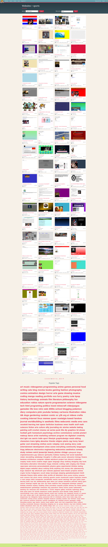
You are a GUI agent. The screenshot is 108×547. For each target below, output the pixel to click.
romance (27, 477)
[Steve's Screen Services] (62, 135)
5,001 (85, 113)
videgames (37, 537)
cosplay (23, 461)
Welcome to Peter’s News (27, 255)
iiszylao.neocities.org (26, 227)
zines (47, 446)
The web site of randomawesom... (28, 370)
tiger (75, 258)
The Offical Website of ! (43, 313)
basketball (73, 215)
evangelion (51, 534)
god (40, 507)
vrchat (21, 534)
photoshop (66, 539)
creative (39, 461)
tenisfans (40, 84)
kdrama (76, 516)
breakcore (53, 498)
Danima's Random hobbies (76, 169)
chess (47, 485)
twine (54, 509)
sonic (49, 444)
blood (57, 532)
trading (54, 513)
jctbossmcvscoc (25, 113)
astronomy (33, 466)
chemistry (47, 507)
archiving (51, 539)
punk (58, 430)
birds (51, 468)
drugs (35, 525)
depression (41, 523)
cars (85, 421)
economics (22, 517)
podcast (29, 502)
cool (28, 444)
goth (30, 432)
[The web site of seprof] (62, 106)
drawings (29, 483)
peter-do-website (25, 257)
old (59, 509)
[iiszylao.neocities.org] (29, 221)
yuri (56, 481)
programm (69, 535)
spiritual (38, 536)
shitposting (76, 522)
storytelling (30, 457)
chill (37, 518)
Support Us (23, 1)
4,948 (68, 142)
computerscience (58, 128)
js (32, 518)
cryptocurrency (61, 532)
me (66, 435)
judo (40, 243)
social (72, 455)
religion (59, 441)
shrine (64, 497)
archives (74, 526)
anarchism (22, 507)
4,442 (52, 329)
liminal (37, 525)
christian (82, 520)
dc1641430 (41, 98)
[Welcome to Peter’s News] (29, 250)
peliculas (74, 481)
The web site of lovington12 (44, 284)
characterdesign (25, 493)
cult (69, 536)
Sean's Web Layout (42, 370)
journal (23, 421)
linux (39, 418)
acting (53, 507)
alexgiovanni (41, 156)
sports (28, 42)
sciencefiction (35, 522)
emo (80, 421)
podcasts (51, 517)
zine (38, 489)
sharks (81, 505)
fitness (51, 344)
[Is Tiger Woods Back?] (78, 250)
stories (66, 427)
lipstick (47, 143)
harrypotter (51, 523)
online (36, 493)
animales (42, 513)
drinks (34, 539)
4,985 (68, 127)
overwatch (70, 534)
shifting (83, 536)
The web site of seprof (59, 111)
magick (42, 536)
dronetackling (74, 186)
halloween (67, 518)
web (46, 408)
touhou (66, 487)
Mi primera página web (26, 126)
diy (66, 430)
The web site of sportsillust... (60, 327)
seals (21, 527)
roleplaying (70, 493)
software (52, 435)
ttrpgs (49, 464)
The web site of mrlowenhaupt (60, 255)
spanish (83, 493)
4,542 (36, 314)
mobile (84, 525)
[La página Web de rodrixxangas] (46, 106)
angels (62, 517)
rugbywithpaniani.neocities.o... (76, 313)
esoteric (78, 526)
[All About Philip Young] (29, 293)
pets (59, 457)
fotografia (46, 498)
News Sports (57, 270)
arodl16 (24, 84)
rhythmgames (62, 531)
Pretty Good (73, 25)
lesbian (84, 504)
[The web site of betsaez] (29, 63)
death (56, 502)
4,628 (68, 257)
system (71, 477)
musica (76, 393)
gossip (38, 535)
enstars (52, 521)
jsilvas (56, 242)
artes (37, 512)
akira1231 (40, 142)
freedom (74, 517)
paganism (31, 534)
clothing (68, 461)
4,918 (68, 156)
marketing (43, 435)
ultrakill (30, 530)
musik (64, 536)
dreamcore (43, 491)
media (74, 421)
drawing (68, 393)
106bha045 (57, 156)
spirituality (48, 455)
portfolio (48, 396)
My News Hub (25, 356)
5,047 (36, 113)
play (49, 527)
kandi (44, 515)
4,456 (85, 314)
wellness (76, 521)
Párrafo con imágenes (59, 68)
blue (63, 502)
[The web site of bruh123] (46, 293)
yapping (32, 521)
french (24, 527)
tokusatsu (48, 539)
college (21, 510)
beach (65, 534)
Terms (80, 545)
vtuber (22, 457)
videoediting (37, 513)
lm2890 (40, 257)
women (49, 128)
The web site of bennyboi (59, 342)
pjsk (33, 495)
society (26, 526)
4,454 (36, 329)
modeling (26, 517)
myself (52, 493)
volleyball (25, 286)
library (59, 521)
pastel (25, 510)
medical (21, 516)
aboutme (44, 441)
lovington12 (41, 285)
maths (57, 505)
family (79, 485)
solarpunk (70, 531)
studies (31, 537)
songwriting (26, 532)
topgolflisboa (25, 242)
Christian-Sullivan (25, 169)
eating (35, 520)
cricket (25, 520)
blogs (79, 452)
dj (51, 510)
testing (80, 466)
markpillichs (73, 343)
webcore (41, 455)
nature (27, 157)
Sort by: (23, 11)
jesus (86, 507)
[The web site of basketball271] (46, 178)
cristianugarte (25, 329)
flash (29, 513)
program (60, 435)
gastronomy (58, 99)
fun (76, 399)
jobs (67, 537)
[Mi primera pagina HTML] (29, 149)
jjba (49, 525)
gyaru (84, 481)
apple (83, 530)
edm (34, 517)
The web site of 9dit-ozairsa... (44, 270)
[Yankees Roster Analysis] (78, 264)
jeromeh (57, 127)
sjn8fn (24, 98)
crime (53, 532)
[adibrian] (62, 293)
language (56, 461)
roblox (34, 402)
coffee (54, 457)
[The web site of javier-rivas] (62, 77)
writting (35, 518)
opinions (77, 537)
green (59, 515)
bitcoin (64, 515)
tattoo (80, 523)
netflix (73, 56)
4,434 (68, 329)
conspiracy (61, 520)
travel (73, 42)
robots (61, 487)
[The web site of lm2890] (46, 250)
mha (49, 534)
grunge (61, 504)
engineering (45, 286)
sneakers (43, 143)
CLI (69, 545)
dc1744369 (25, 170)
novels (50, 491)
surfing (60, 42)
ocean (32, 493)
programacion (59, 402)
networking (26, 523)
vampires (81, 475)
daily (37, 530)
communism (23, 498)
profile (50, 475)
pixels (71, 487)
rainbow (35, 536)
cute (72, 396)
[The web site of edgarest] (78, 279)
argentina (74, 537)
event (58, 513)
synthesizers (66, 532)
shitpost (21, 530)
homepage (60, 518)
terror (74, 520)
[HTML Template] (29, 49)
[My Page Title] (62, 351)
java (62, 516)
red (62, 536)
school (58, 408)
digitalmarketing (63, 521)
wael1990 (57, 271)
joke (78, 535)
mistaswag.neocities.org (26, 183)
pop (57, 509)
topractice (40, 343)
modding (41, 485)
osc (27, 489)
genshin (52, 477)
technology (25, 358)
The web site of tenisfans (43, 83)
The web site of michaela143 (76, 111)
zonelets (64, 498)
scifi (30, 430)
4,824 (36, 185)
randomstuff (24, 534)
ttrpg (22, 449)
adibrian (56, 299)
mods (71, 523)
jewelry (38, 502)
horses (29, 510)
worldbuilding (35, 421)
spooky (66, 535)
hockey (71, 517)
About (62, 545)
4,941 (85, 142)
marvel (60, 479)
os (28, 530)
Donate (66, 545)
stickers (77, 505)
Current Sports (41, 169)
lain (35, 481)
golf (76, 258)
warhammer (59, 536)
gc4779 (40, 242)
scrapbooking (72, 521)
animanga (37, 517)
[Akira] (46, 135)
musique (42, 532)
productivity (33, 537)
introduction (44, 489)
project (61, 459)
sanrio (35, 438)
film (60, 301)
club (72, 537)
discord (71, 459)
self (81, 537)
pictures (66, 500)
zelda (56, 534)
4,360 (52, 372)
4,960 (36, 142)
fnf (33, 491)
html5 (82, 473)
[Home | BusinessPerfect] (29, 236)
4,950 (52, 142)
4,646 (85, 242)
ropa (45, 516)
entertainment (74, 330)
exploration (41, 535)
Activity (15, 1)
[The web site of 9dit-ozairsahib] (46, 264)
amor (56, 493)
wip (33, 471)
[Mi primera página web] (29, 120)
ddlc (79, 537)
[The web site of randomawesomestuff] (29, 365)
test (37, 424)
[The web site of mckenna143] (29, 135)
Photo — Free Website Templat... (61, 25)
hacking (63, 455)
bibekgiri (73, 242)
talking (57, 525)
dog (49, 487)
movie (33, 461)
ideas (73, 516)
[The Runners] (46, 120)
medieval (28, 520)
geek (26, 530)
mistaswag (24, 185)
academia (72, 518)
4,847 (52, 170)
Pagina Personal (58, 313)
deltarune (29, 449)
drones (78, 186)
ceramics (36, 523)
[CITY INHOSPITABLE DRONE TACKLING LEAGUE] (78, 178)
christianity (58, 497)
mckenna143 (25, 142)
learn (78, 518)
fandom (78, 418)
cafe (83, 507)
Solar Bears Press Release (76, 140)
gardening (35, 415)
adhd (21, 532)
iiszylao (24, 228)
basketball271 (41, 185)
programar (70, 513)
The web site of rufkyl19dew (27, 313)
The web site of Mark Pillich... (76, 342)
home (68, 497)
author (41, 517)
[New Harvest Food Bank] (29, 34)
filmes (75, 502)
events (40, 477)
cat (48, 430)
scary (77, 520)
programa (48, 521)
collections (54, 535)
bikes (33, 530)
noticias (47, 531)
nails (32, 522)
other (45, 475)
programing (36, 405)
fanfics (61, 526)
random (44, 415)
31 (61, 379)
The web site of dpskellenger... (44, 68)
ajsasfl (73, 142)
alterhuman (60, 523)
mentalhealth (48, 479)
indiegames (34, 497)
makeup (23, 435)
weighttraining (74, 344)
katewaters (57, 357)
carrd (61, 491)
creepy (83, 510)
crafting (62, 464)
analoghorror (84, 523)
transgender (39, 479)
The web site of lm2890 (43, 255)
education (57, 258)
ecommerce (32, 507)
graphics (72, 430)
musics (71, 530)
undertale (77, 459)
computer (40, 459)
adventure (73, 243)
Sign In (103, 1)
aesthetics (70, 449)
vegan (82, 534)
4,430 (36, 343)
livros (43, 507)
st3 (72, 26)
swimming (77, 515)
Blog (71, 545)
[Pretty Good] (78, 20)
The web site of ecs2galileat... (60, 183)
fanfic (28, 481)
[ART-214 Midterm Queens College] (46, 236)
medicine (55, 483)
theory (30, 527)
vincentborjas (58, 314)
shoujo (51, 530)
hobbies (56, 455)
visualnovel (58, 517)
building (40, 525)
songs (78, 498)
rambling (21, 535)
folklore (64, 526)
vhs (77, 517)
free (60, 483)
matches (57, 272)
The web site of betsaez (26, 68)
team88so (24, 343)
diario (79, 536)
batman (65, 527)
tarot (23, 479)
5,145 (85, 55)
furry (59, 396)
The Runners (41, 126)
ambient (55, 521)
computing (65, 509)
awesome (61, 505)
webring (70, 537)
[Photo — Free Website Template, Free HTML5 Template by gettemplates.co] (62, 20)
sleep (48, 473)
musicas (36, 526)
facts (63, 534)
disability (35, 534)
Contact (84, 545)
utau (69, 498)
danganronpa (24, 497)
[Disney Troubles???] (62, 365)
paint (60, 539)
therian (82, 513)
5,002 (68, 113)
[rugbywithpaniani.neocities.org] (78, 308)
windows (29, 485)
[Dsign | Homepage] (46, 20)
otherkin (40, 518)
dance (30, 435)
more (24, 373)
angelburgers (41, 329)
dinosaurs (37, 504)
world (32, 517)
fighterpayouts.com (58, 227)
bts (55, 504)
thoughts (46, 457)
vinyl (45, 531)
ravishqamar (25, 357)
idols (84, 532)
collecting (46, 477)
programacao (70, 520)
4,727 (68, 199)
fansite (72, 495)
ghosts (75, 525)
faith (80, 536)
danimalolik (73, 170)
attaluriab (57, 372)
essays (28, 479)
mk (24, 301)
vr (20, 479)
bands (68, 517)
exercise (57, 143)
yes (85, 515)
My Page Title (57, 356)
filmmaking (23, 502)
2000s (52, 408)
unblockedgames (75, 532)
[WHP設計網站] (62, 149)
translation (67, 512)
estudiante (43, 522)
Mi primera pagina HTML (27, 155)
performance (73, 527)
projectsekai (62, 539)
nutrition (63, 128)
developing (45, 537)
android (63, 507)
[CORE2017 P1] (62, 236)
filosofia (30, 532)
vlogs (81, 526)
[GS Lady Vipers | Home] (78, 207)
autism (40, 475)
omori (34, 506)
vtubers (77, 509)
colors (80, 517)
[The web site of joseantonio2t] (46, 351)
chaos (68, 530)
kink (28, 536)
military (48, 532)
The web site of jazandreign (76, 198)
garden (44, 523)
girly (69, 509)
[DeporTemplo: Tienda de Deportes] (29, 207)
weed (85, 513)
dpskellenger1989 (42, 70)
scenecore (26, 500)
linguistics (78, 477)
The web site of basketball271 (44, 183)
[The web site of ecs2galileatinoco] (62, 178)
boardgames (51, 500)
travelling (23, 504)
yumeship (73, 510)
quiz (45, 530)
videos (73, 415)
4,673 (52, 228)
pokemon (77, 408)
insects (46, 513)
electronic (72, 505)
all (54, 475)
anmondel (40, 199)
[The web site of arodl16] (29, 77)
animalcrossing (45, 535)
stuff (77, 424)
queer (54, 418)
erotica (33, 526)
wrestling (58, 498)
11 (55, 379)
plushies (40, 498)
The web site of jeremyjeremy (76, 97)
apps (48, 481)
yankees (73, 271)
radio (67, 464)
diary (22, 411)
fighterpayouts (58, 228)
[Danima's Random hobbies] (78, 164)
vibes (64, 530)
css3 (40, 536)
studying (41, 493)
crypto (22, 473)
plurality (49, 510)
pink (40, 411)
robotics (43, 502)
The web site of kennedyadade (60, 284)
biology (78, 457)
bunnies (80, 495)
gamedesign (36, 487)
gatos (58, 466)
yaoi (44, 471)
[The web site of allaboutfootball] (29, 264)
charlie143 (24, 26)
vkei (21, 495)
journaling (54, 427)
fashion (77, 200)
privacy (35, 498)
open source (28, 545)
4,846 (68, 170)
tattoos (70, 515)
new (71, 532)
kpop (77, 396)
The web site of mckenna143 (27, 140)
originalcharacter (41, 531)
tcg (51, 537)
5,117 (85, 84)
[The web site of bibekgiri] (78, 236)
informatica (24, 464)
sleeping (62, 473)
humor (44, 71)
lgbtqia (41, 515)
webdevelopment (25, 487)
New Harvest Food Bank (26, 40)
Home (72, 227)
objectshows (43, 495)
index (40, 227)
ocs (55, 396)
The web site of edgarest (75, 284)
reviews (29, 452)
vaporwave (24, 466)
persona (25, 513)
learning (64, 200)
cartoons (63, 411)
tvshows (50, 471)
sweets (25, 531)
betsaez (24, 70)
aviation (47, 522)
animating (33, 532)
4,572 (36, 300)
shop (62, 461)
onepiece (50, 526)
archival (37, 539)
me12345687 (74, 55)
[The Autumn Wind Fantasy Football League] (78, 63)
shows (82, 430)
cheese (26, 536)
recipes (29, 495)
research (28, 471)
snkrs (72, 357)
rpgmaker (84, 526)
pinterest (32, 500)
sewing (68, 444)
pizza (25, 491)
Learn (19, 1)
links (21, 491)
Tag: (58, 11)
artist (36, 435)
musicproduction (45, 526)
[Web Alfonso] (46, 34)
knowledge (57, 520)
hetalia (68, 523)
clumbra (57, 142)
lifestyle (52, 438)
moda (29, 461)
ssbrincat (40, 372)
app (39, 483)
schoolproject (76, 523)
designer (28, 537)
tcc (29, 517)
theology (58, 522)
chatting (25, 516)
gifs (37, 495)
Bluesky (36, 545)
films (43, 200)
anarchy (67, 526)
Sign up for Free (98, 1)
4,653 (52, 242)
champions (60, 272)
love (36, 408)
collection (40, 510)
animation (33, 393)
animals (32, 157)
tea (60, 507)
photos (57, 452)
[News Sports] (62, 264)
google (28, 534)
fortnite (37, 491)
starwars (48, 509)
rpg (70, 441)
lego (61, 513)
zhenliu (24, 41)
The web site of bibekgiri (75, 241)
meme (49, 483)
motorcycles (24, 537)
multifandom (63, 535)
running (80, 42)
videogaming (28, 521)
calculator (80, 531)
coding (23, 396)
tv (43, 421)
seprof (56, 113)
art (40, 71)
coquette (60, 485)
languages (34, 330)
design (42, 393)
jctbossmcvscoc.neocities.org (27, 111)
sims (86, 531)
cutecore (24, 427)
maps (79, 516)
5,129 (85, 70)
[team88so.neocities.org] (29, 336)
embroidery (76, 534)
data (56, 495)
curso (82, 522)
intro (42, 483)
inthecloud (57, 199)
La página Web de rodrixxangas (44, 111)
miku (79, 513)
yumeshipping (34, 531)
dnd (22, 438)
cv (72, 523)
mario (27, 509)
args (58, 507)
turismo (85, 521)
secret (42, 539)
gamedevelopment (72, 473)
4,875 (85, 156)
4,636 (52, 257)
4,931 (36, 156)
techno (73, 515)
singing (73, 464)
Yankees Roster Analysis (75, 270)
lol (54, 497)
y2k (60, 415)
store (24, 509)
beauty (51, 452)
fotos (58, 534)
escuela (41, 512)
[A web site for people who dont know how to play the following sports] (29, 279)
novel (78, 507)
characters (25, 441)
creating (21, 525)
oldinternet (22, 531)
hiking (80, 481)
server (68, 527)
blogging (67, 408)
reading (68, 143)
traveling (60, 493)
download (57, 539)
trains (81, 509)
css (29, 438)
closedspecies (45, 525)
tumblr (21, 513)
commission (58, 531)
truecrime (65, 516)
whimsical (38, 534)
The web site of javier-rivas (60, 83)
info (62, 468)
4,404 (85, 343)
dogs (26, 415)
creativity (81, 435)
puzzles (65, 485)
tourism (41, 520)
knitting (75, 475)
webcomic (65, 421)
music (26, 42)
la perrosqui (73, 155)
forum (48, 515)
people (34, 516)
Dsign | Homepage (42, 25)
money (67, 468)
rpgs (34, 502)
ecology (30, 512)
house (67, 534)
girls (30, 509)
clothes (41, 143)
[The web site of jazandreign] (78, 192)
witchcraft (38, 471)
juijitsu (43, 243)
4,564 (68, 300)
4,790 (36, 199)
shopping (74, 461)
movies (29, 56)
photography (75, 389)
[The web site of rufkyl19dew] (29, 308)
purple (65, 517)
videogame (81, 402)
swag (75, 497)
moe (62, 530)
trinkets (50, 513)
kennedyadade (58, 285)
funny (75, 441)
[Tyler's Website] (78, 49)
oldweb (47, 459)
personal (76, 386)
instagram (53, 531)
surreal (64, 522)
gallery (63, 489)
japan (50, 461)
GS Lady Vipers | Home (75, 212)
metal (71, 438)
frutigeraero (35, 473)
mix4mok (73, 329)
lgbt (26, 438)
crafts (80, 415)
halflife (21, 539)
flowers (84, 457)
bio (75, 485)
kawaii (70, 418)
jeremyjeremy (74, 98)
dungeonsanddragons (47, 536)
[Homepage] (62, 34)
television (57, 42)
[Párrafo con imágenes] (62, 63)
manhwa (45, 506)
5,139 (52, 70)
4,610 (52, 271)
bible (80, 518)
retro (40, 408)
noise (79, 497)
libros (65, 475)
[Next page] (63, 379)
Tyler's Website (74, 54)
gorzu (40, 26)
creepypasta (65, 483)
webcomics (60, 449)
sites (73, 522)
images (35, 510)
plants (29, 157)
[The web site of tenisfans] (46, 77)
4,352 (68, 372)
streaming (34, 444)
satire (36, 532)
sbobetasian (41, 228)
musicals (69, 489)
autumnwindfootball (75, 70)
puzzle (58, 477)
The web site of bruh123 (43, 299)
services (50, 512)
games (62, 200)
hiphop (40, 497)
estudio (58, 527)
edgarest (73, 285)
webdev (67, 507)
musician (65, 537)
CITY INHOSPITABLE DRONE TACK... (78, 183)
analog (82, 516)
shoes (64, 518)
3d (77, 430)
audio (48, 495)
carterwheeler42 (74, 127)
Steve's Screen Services (59, 140)
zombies (21, 537)
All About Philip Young (26, 299)
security (76, 493)
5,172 (52, 55)
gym (74, 479)
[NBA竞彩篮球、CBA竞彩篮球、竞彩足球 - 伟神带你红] (78, 293)
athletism (41, 128)
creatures (72, 535)
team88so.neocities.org (26, 342)
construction (79, 510)
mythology (75, 489)
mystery (35, 485)
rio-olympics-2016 (42, 55)
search (32, 520)
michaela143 (74, 113)
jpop (51, 507)
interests (23, 475)
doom (71, 512)
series (52, 430)
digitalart (72, 435)
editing (78, 438)
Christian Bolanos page (43, 97)
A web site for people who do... (28, 284)
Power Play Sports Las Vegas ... (44, 212)
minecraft (61, 405)
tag (75, 315)
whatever (44, 510)
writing (23, 389)
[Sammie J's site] (62, 207)
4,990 (52, 127)
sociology (48, 516)
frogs (40, 522)
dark (68, 495)
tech (22, 405)
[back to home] (2, 1)
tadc (53, 536)
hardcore (47, 518)
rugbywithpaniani (74, 314)
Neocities (23, 545)
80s (81, 507)
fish (31, 477)
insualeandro (74, 84)
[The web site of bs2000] (29, 192)
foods (72, 497)
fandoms (23, 459)
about (40, 468)
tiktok (28, 516)
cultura (55, 516)
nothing (46, 468)
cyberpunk (72, 452)
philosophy (68, 399)
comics (24, 393)
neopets (56, 536)
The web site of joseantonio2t (44, 356)
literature (57, 399)
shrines (40, 526)
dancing (62, 143)
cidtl (72, 185)
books (41, 200)
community (71, 446)
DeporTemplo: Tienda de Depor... (28, 212)
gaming (76, 85)
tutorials (70, 526)
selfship (27, 527)
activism (83, 186)
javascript (78, 344)
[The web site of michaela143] (78, 106)
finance (30, 475)
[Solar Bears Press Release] (78, 135)
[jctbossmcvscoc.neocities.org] (29, 106)
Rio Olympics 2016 (58, 54)
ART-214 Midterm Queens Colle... (45, 241)
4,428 (52, 343)
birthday (23, 485)
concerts (71, 525)
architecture (31, 459)
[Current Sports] (46, 164)
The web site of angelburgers (44, 327)
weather (51, 515)
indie (40, 438)
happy (59, 537)
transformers (67, 505)
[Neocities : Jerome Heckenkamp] (62, 120)
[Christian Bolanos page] (46, 92)
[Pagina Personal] (62, 308)
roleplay (56, 444)
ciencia (51, 536)
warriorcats (64, 513)
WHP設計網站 (57, 155)
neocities (48, 530)
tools (74, 504)
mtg (76, 527)
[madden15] (78, 365)
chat (77, 464)
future (80, 532)
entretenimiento (73, 536)
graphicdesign (62, 438)
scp (55, 532)
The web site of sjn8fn (26, 97)
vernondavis (44, 301)
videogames (42, 42)
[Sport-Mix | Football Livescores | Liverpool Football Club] (78, 322)
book (84, 461)
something (21, 536)
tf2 (56, 500)
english (35, 483)
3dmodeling (43, 504)
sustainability (51, 522)
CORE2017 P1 (57, 241)
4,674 (36, 228)
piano (30, 491)
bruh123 (40, 300)
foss (21, 526)
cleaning (44, 518)
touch (77, 315)
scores (25, 344)
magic (45, 461)
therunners (41, 127)
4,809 (85, 185)
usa (63, 171)
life (58, 301)
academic (29, 526)
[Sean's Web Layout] (46, 365)
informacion (79, 530)
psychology (48, 432)
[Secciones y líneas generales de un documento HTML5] (46, 192)
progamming (69, 502)
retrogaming (23, 512)
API (74, 545)
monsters (59, 516)
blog (35, 389)
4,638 (36, 257)
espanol (49, 535)
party (82, 532)
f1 (56, 507)
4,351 (85, 372)
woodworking (24, 539)
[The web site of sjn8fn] (29, 92)
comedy (41, 301)
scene (53, 446)
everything (60, 446)
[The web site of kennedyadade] (62, 279)
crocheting (64, 523)
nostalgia (62, 418)
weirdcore (54, 459)
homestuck (37, 432)
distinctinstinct (74, 41)
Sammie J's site (58, 212)
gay (35, 455)
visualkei (35, 535)
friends (52, 441)
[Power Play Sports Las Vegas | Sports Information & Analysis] (46, 207)
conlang (61, 527)
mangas (44, 517)
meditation (66, 531)
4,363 (36, 372)
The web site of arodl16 (26, 83)
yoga (64, 510)
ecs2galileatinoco (58, 185)
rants (62, 522)
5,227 (36, 41)
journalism (52, 485)
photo (35, 477)
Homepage (57, 40)
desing (73, 534)
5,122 (36, 84)
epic (61, 515)
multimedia (75, 512)
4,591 (85, 271)
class (51, 532)
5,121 (52, 84)
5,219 (52, 41)
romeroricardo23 (74, 156)
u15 (73, 315)
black (54, 534)
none (60, 502)
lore (65, 459)
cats (56, 114)
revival (39, 532)
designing (50, 504)
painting (23, 430)
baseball (82, 272)
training (83, 531)
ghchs (82, 489)
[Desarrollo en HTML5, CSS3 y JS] (62, 92)
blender (66, 491)
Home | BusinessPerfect (26, 241)
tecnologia (54, 473)
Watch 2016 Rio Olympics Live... (45, 54)
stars (61, 495)
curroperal (24, 156)
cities (83, 537)
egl (86, 518)
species (40, 530)
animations (67, 481)
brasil (47, 502)
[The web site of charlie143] (29, 20)
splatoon (80, 483)
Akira (39, 140)
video (83, 411)
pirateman (24, 55)
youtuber (74, 531)
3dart (23, 526)
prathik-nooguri (74, 228)
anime (61, 386)
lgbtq (37, 441)
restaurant (22, 518)
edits (27, 539)
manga (31, 396)
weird (35, 452)
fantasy (55, 411)
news (65, 85)
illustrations (53, 527)
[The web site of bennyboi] (62, 336)
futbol (33, 479)
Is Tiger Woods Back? (75, 255)
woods (79, 258)
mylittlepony (40, 527)
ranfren (54, 539)
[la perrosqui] (78, 149)
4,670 (68, 228)
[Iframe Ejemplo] (46, 336)
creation (21, 521)
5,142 (36, 70)
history (23, 399)
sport (45, 438)
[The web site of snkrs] (78, 351)
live (55, 527)
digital (22, 468)
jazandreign (73, 199)
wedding (45, 520)
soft (55, 526)
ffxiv (21, 500)
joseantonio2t (41, 357)
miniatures (61, 537)
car (57, 504)
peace (85, 537)
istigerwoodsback (74, 257)
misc (75, 507)
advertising (24, 535)
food (67, 42)
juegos (28, 468)
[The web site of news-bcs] (62, 164)
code (79, 444)
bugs (22, 471)
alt (59, 495)
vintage (64, 452)
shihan (57, 70)
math (81, 424)
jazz (51, 509)
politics (66, 99)
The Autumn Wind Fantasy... (76, 68)
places (73, 373)
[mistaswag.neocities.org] (29, 178)
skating (54, 510)
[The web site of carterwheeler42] (78, 120)
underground (59, 530)
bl (35, 495)
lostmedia (54, 530)
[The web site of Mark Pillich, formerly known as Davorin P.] (78, 336)
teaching (23, 489)
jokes (29, 539)
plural (57, 518)
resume (55, 479)
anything (57, 468)
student (22, 506)
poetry (66, 396)
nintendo (55, 464)
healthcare (30, 518)
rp (80, 491)
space (42, 424)
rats (79, 521)
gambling (43, 215)
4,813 (52, 185)
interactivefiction (58, 535)
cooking (76, 229)
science (63, 99)
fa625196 (73, 300)
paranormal (46, 497)
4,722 (85, 199)
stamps (60, 481)
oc (57, 415)
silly (47, 427)
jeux (24, 536)
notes (58, 526)
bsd (54, 517)
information (42, 464)
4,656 (36, 242)
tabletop (42, 516)
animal (43, 530)
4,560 (85, 300)
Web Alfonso (41, 40)
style (24, 495)
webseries (44, 521)
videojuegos (73, 405)
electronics (39, 449)
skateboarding (41, 481)
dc (76, 513)
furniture (63, 525)
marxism (42, 534)
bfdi (51, 497)
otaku (29, 522)
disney (50, 531)
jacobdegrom (25, 300)
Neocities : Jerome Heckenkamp (61, 126)
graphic (52, 502)
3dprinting (27, 515)
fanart (81, 441)
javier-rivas (57, 84)
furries (28, 473)
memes (46, 418)
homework (22, 523)
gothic (79, 479)
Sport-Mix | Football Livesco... (76, 327)
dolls (35, 475)
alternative (33, 464)
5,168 (68, 55)
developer (73, 483)
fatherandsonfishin (42, 314)
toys (31, 481)
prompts (32, 539)
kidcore (65, 520)
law (29, 497)
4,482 (68, 314)
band (63, 471)
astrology (66, 479)
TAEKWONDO (41, 155)
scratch (71, 507)
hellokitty (79, 504)
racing (38, 520)
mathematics (51, 286)
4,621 (85, 257)
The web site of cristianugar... (27, 327)
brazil (79, 520)
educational (28, 506)
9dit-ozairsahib (41, 271)
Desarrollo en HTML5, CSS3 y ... (61, 97)
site (71, 468)
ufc (44, 243)
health (41, 99)
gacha (30, 523)
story (74, 444)
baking (45, 200)
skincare (37, 515)
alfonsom (40, 41)
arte (55, 393)
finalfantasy (66, 536)
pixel (76, 495)
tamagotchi (75, 535)
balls (65, 272)
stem (44, 534)
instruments (32, 535)
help (27, 512)
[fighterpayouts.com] (62, 221)
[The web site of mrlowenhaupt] (62, 250)
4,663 (85, 228)
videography (59, 510)
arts (36, 427)
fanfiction (50, 424)
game (60, 393)
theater (37, 507)
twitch (82, 498)
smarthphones (30, 85)
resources (32, 489)
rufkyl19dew (25, 314)
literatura (66, 504)
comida (76, 432)
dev (41, 506)
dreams (84, 477)
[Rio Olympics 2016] (62, 49)
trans (32, 441)
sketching (69, 516)
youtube (47, 411)
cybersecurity (79, 468)
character (36, 527)
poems (70, 475)
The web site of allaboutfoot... (27, 270)
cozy (38, 506)
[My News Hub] (29, 351)
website (72, 427)
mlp (80, 461)
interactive (57, 330)
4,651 (68, 242)
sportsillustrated (58, 329)
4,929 (52, 156)
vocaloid (24, 424)
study (22, 452)
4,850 (36, 170)
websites (34, 468)
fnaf (67, 455)
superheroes (45, 527)
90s (62, 430)
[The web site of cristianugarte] (29, 322)
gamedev (24, 408)
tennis (68, 521)
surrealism (55, 515)
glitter (35, 530)
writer (78, 525)
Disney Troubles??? (58, 370)
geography (73, 500)
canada (59, 171)
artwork (48, 517)
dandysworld (80, 527)
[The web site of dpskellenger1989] (46, 63)
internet (33, 418)
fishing (41, 315)
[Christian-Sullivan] (29, 164)
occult (43, 473)
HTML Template (25, 54)
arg (64, 415)
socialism (81, 515)
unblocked (68, 510)
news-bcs (57, 170)
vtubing (61, 534)
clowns (33, 509)
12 (56, 379)
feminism (73, 498)
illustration (74, 411)
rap (46, 483)
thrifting (53, 518)
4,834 (85, 170)
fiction (31, 427)
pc (83, 509)
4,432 (85, 329)
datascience (45, 539)
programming (62, 85)
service (48, 520)
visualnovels (65, 477)
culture (43, 99)
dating (51, 535)
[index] (46, 221)
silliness (76, 536)
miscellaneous (54, 537)
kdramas (55, 523)
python (84, 485)
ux (70, 527)
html (27, 405)
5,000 (36, 127)
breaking (66, 171)
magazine (70, 522)
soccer (25, 143)
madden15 (73, 370)
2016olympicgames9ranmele (60, 55)
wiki (71, 479)
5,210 (36, 55)
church (77, 531)
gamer (32, 513)
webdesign (39, 457)
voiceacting (68, 525)
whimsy (71, 485)
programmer (61, 512)
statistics (76, 272)
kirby (75, 518)
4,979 (85, 127)
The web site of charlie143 (27, 25)
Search (11, 1)
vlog (71, 504)
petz (80, 522)
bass (27, 535)
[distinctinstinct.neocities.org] (78, 34)
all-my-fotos (57, 26)
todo (23, 532)
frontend (86, 536)
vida (51, 518)
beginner (41, 537)
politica (39, 539)
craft (65, 495)
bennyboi (57, 343)
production (39, 500)
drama (31, 516)
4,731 (52, 199)
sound (52, 516)
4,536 (52, 314)
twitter (84, 534)
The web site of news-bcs (59, 169)
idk (21, 415)
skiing (63, 42)
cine (65, 493)
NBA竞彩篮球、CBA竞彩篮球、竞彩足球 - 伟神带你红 (78, 299)
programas (84, 517)
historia (27, 507)
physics (53, 466)
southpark (22, 515)
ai (68, 415)
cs (37, 531)
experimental (66, 466)
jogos (83, 479)
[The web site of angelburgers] (46, 322)
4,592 (68, 271)
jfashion (76, 491)
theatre (67, 471)
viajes (69, 532)
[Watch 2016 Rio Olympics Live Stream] (46, 49)
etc (60, 427)
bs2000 (24, 199)
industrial (45, 532)
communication (74, 530)
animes (80, 471)
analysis (21, 520)
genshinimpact (26, 525)
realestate (73, 509)
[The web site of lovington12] (46, 279)
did (67, 522)
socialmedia (29, 504)
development (38, 446)
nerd (74, 513)
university (31, 525)
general (21, 522)
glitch (60, 525)
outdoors (41, 286)
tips (43, 537)
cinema (43, 430)
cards (53, 526)
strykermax (57, 41)
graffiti (55, 522)
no (80, 493)
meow (52, 495)
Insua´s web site (74, 83)
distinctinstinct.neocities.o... (76, 40)
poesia (33, 523)
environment (38, 509)
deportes (46, 493)
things (50, 506)
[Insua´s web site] (78, 77)
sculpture (83, 518)
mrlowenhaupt (58, 257)
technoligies (60, 243)
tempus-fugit (57, 98)
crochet (35, 430)
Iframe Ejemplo (41, 342)
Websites (6, 1)
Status (76, 545)
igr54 (24, 127)
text (24, 521)
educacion (71, 457)
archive (56, 432)
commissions (66, 432)
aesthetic (49, 421)
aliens (52, 481)
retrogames (26, 522)
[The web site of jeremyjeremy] (78, 92)
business (47, 71)
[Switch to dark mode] (107, 1)
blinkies (74, 466)
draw (61, 509)
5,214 (85, 41)
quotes (51, 525)
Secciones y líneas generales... (44, 198)
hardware (32, 515)
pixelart (83, 432)
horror (49, 393)
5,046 (52, 113)
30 (59, 379)
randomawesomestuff (26, 372)
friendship (52, 520)
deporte (43, 509)
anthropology (39, 521)
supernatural (55, 512)
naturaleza (49, 537)
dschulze (40, 170)
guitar (22, 444)
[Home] (78, 221)
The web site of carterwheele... (76, 126)
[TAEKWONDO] (46, 149)
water (48, 523)
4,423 (68, 343)
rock (62, 444)
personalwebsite (43, 466)
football (25, 272)
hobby (71, 491)
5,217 (68, 41)
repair (83, 535)
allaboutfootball (25, 271)
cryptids (81, 525)
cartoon (22, 483)
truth (33, 527)
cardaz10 (73, 372)
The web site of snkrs (75, 356)
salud (67, 515)
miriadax (81, 535)
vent (53, 506)
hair (35, 521)
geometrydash (32, 536)
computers (27, 315)
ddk (23, 285)
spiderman (84, 527)
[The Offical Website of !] (46, 308)
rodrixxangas (41, 113)
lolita (21, 509)
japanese (57, 471)
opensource (38, 516)
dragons (57, 489)
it (51, 457)
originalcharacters (27, 455)
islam (29, 535)
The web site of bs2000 (26, 198)
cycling (54, 525)
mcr (32, 510)
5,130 (68, 70)
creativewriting (29, 531)
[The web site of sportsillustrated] (62, 322)
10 (53, 379)
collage (78, 500)
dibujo (24, 530)
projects (74, 471)
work (21, 477)
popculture (54, 487)
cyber (34, 512)
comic (52, 415)
